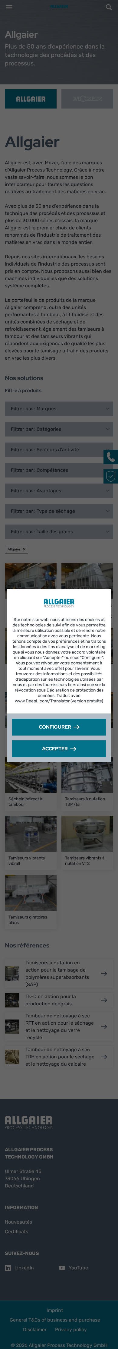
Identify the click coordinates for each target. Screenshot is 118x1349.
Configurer (55, 727)
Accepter (55, 748)
